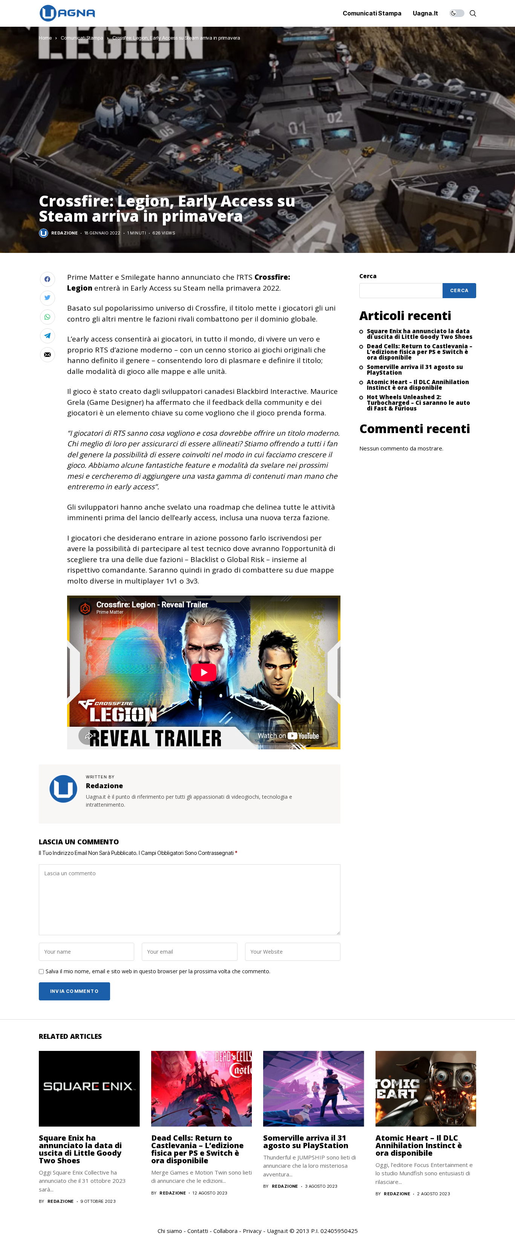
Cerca (368, 276)
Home (45, 38)
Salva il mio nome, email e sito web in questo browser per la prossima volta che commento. (158, 971)
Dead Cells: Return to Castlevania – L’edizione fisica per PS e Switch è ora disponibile (419, 352)
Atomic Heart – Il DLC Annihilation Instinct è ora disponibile (418, 385)
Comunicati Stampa (82, 38)
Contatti (197, 1230)
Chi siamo (170, 1230)
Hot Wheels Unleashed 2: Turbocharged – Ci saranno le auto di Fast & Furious (418, 403)
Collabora (225, 1230)
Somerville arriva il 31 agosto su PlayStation (415, 370)
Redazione (64, 233)
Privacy (252, 1230)
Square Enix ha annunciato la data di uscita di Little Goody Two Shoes (419, 334)
